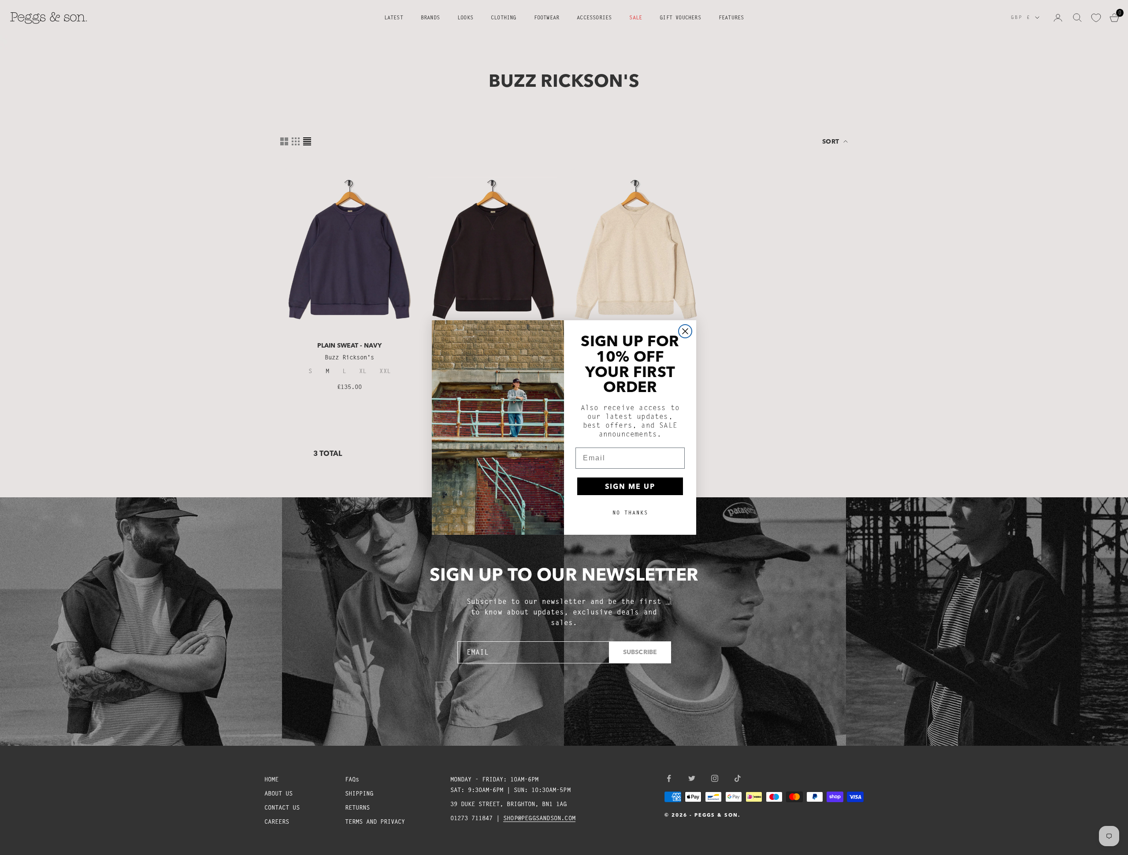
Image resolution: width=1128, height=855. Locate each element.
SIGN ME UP (630, 486)
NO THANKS (630, 512)
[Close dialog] (685, 331)
